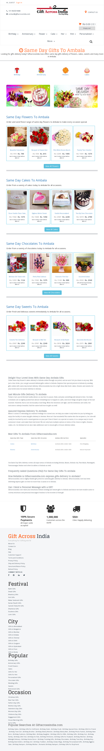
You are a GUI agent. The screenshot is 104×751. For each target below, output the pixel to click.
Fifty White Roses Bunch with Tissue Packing (61, 151)
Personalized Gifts (14, 677)
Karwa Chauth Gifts (14, 603)
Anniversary (27, 34)
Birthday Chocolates (62, 739)
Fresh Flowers (13, 666)
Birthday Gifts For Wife (58, 734)
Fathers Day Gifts (14, 703)
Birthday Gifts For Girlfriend (29, 729)
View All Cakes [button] (52, 229)
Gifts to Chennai (13, 638)
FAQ (9, 552)
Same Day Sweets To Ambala (27, 306)
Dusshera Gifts (13, 611)
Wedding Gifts (13, 683)
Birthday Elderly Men (61, 732)
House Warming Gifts (15, 720)
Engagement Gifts (14, 717)
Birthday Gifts (13, 660)
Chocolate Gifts (13, 680)
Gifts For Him (12, 674)
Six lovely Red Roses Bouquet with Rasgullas (84, 341)
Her (62, 34)
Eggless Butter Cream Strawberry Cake (39, 214)
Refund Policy (13, 569)
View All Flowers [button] (52, 166)
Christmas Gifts (13, 697)
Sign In (19, 3)
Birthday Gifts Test (20, 737)
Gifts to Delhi (12, 640)
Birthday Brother (29, 732)
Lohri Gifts (11, 614)
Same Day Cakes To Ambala (26, 180)
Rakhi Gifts (11, 589)
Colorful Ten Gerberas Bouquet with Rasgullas (17, 341)
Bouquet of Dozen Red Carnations (39, 151)
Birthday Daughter (43, 734)
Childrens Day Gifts (14, 714)
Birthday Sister (45, 729)
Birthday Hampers (19, 744)
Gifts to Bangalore (14, 629)
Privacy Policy (13, 561)
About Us (11, 543)
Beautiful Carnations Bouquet (17, 151)
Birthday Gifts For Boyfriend (69, 744)
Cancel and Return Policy (16, 566)
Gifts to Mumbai (13, 632)
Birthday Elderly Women (44, 732)
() (88, 24)
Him (72, 34)
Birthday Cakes (13, 729)
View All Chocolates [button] (52, 292)
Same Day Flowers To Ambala (27, 117)
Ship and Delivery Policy (16, 563)
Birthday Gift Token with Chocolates (17, 277)
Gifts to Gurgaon (14, 643)
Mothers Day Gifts (14, 706)
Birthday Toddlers (40, 742)
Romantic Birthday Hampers (48, 744)
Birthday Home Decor (29, 739)
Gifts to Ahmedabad (15, 626)
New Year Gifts (13, 700)
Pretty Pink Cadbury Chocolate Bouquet (39, 277)
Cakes (12, 444)
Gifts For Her (12, 672)
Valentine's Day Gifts (15, 708)
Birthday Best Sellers (15, 742)
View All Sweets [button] (52, 356)
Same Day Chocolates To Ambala (30, 243)
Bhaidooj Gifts (13, 594)
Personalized (86, 34)
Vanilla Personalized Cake (62, 214)
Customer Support (14, 555)
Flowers (12, 449)
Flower (42, 34)
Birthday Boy (88, 739)
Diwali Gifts (12, 591)
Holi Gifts (11, 597)
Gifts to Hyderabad (14, 646)
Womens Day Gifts (14, 711)
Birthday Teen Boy (76, 739)
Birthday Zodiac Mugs (54, 742)
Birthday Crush (56, 729)
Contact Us (12, 546)
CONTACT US (93, 12)
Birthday (12, 34)
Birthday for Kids (33, 737)
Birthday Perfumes (46, 737)
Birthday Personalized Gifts (72, 742)
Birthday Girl (28, 742)
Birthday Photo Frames (77, 732)
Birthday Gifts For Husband (63, 737)
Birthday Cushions (19, 734)
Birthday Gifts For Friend (87, 729)
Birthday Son (82, 734)
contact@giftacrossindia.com (19, 14)
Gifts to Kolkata (13, 635)
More (50, 41)
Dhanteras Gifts (13, 609)
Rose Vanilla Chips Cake (17, 213)
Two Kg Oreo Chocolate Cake (84, 214)
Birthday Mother (32, 744)
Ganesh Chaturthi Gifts (16, 606)
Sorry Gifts (12, 723)
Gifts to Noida (13, 652)
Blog (9, 549)
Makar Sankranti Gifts (15, 600)
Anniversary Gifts (14, 663)
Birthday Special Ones (70, 729)
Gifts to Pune (12, 649)
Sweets (10, 686)
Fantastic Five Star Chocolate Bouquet (62, 277)
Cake (53, 34)
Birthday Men (31, 734)
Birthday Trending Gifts (46, 739)
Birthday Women (80, 737)
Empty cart (87, 28)
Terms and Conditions (15, 558)
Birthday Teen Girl (15, 732)
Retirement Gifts (14, 689)
